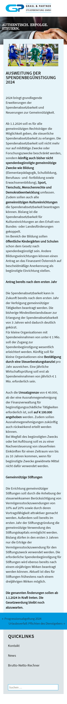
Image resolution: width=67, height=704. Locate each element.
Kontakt (14, 645)
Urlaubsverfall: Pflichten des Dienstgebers (37, 623)
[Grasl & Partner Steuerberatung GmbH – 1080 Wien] (32, 11)
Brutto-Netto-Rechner (24, 665)
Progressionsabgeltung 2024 (21, 619)
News (12, 655)
